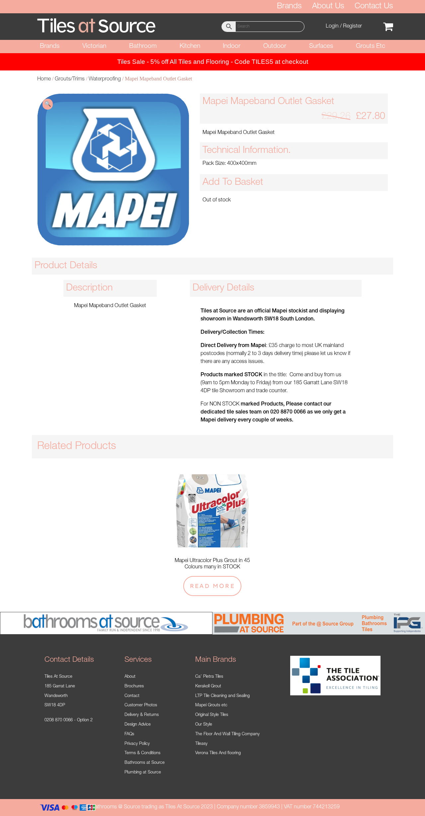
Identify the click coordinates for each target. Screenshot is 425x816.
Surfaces (321, 46)
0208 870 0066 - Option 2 (68, 720)
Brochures (134, 686)
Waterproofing (105, 79)
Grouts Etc (370, 46)
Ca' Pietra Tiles (209, 677)
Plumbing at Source (143, 772)
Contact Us (374, 7)
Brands (289, 7)
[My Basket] (388, 26)
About (130, 677)
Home (44, 79)
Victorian (94, 46)
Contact (132, 696)
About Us (328, 7)
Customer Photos (141, 705)
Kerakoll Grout (208, 686)
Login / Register (344, 26)
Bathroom (143, 46)
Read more (212, 585)
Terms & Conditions (142, 753)
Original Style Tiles (211, 715)
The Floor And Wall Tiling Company (227, 734)
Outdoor (274, 46)
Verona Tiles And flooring (218, 753)
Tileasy (201, 744)
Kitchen (190, 46)
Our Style (203, 725)
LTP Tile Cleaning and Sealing (222, 696)
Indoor (231, 46)
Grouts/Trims (70, 79)
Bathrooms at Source (145, 763)
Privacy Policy (137, 744)
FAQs (129, 734)
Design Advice (138, 725)
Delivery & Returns (142, 715)
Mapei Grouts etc (211, 705)
